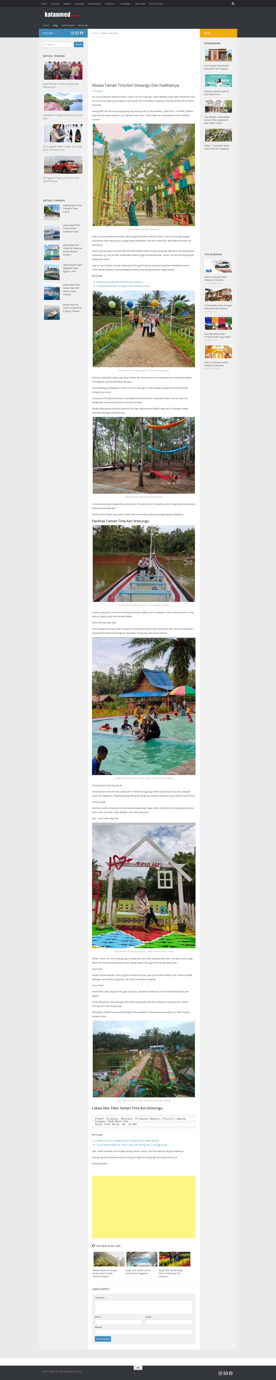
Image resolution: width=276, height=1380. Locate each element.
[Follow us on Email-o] (77, 33)
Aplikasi (67, 3)
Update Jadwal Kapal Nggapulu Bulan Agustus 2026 (72, 268)
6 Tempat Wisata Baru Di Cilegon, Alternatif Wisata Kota (122, 286)
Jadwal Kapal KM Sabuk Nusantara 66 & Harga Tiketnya (72, 307)
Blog (55, 25)
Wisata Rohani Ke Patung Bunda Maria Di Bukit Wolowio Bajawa (104, 1273)
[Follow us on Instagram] (72, 33)
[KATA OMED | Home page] (61, 14)
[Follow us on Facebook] (81, 33)
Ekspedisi (79, 3)
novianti (99, 91)
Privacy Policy (156, 3)
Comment (100, 1297)
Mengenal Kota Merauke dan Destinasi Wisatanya (119, 281)
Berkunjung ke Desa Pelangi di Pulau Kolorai (72, 208)
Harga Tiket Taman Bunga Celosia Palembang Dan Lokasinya (170, 1273)
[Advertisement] (143, 62)
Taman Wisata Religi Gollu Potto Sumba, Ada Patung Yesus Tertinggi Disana (131, 1144)
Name (98, 1317)
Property (109, 3)
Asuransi (55, 3)
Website (98, 1327)
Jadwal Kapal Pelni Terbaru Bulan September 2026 (71, 228)
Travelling (124, 3)
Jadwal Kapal (94, 3)
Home (44, 3)
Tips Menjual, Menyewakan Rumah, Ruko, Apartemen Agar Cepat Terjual (217, 120)
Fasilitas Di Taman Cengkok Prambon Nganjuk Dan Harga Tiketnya (127, 1140)
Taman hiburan (109, 33)
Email (149, 1317)
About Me (140, 3)
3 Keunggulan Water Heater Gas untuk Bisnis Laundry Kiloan (62, 148)
